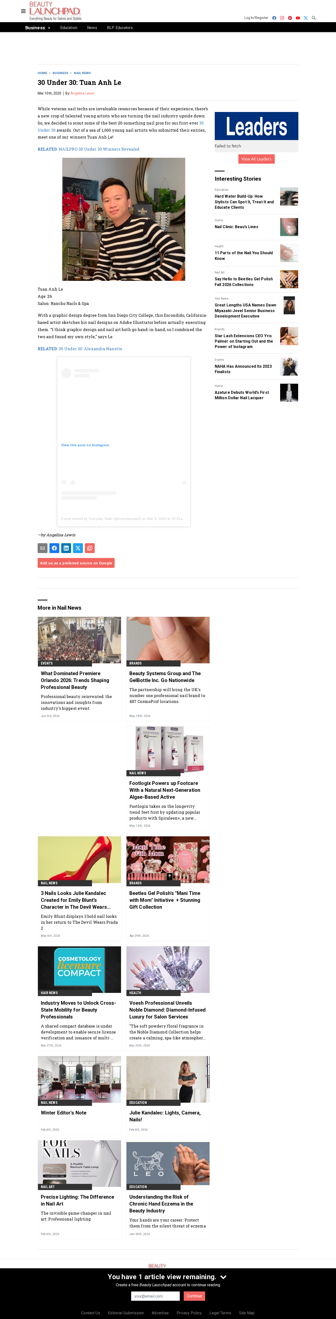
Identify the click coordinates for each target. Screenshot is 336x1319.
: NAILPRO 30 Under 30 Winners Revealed (89, 149)
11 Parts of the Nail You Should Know (244, 256)
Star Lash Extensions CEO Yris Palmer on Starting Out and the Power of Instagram (244, 341)
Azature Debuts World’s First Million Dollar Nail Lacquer (242, 395)
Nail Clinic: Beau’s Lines (237, 226)
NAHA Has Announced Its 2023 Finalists (243, 369)
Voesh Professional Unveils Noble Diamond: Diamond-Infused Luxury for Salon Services (167, 1010)
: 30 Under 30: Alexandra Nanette (80, 348)
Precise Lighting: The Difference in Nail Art (77, 1200)
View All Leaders (257, 159)
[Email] (42, 548)
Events (219, 360)
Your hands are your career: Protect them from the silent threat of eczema (167, 1222)
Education (222, 189)
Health (219, 246)
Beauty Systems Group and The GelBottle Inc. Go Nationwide (165, 676)
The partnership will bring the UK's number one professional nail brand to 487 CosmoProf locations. (167, 695)
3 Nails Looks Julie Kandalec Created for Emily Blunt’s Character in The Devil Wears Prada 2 (74, 900)
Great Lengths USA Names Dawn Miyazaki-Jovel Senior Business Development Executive (245, 310)
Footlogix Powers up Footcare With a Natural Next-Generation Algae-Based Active (164, 790)
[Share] (54, 548)
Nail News (82, 73)
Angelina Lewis (82, 93)
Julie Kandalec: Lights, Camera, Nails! (165, 1116)
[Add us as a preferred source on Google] (90, 548)
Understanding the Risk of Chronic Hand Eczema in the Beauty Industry (161, 1204)
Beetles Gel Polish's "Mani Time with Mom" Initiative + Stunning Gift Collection (164, 900)
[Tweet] (78, 548)
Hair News (222, 298)
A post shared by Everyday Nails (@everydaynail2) (101, 519)
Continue (194, 1296)
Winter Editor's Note (63, 1113)
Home (42, 73)
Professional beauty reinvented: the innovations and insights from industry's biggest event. (76, 702)
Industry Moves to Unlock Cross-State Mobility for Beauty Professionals (78, 1010)
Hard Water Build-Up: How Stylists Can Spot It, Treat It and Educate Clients (244, 202)
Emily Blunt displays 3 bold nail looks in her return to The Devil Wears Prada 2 (79, 922)
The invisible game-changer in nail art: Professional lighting (76, 1216)
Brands (220, 329)
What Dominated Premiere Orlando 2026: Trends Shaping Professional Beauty (75, 680)
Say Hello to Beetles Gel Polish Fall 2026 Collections (244, 282)
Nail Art (220, 272)
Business (60, 73)
